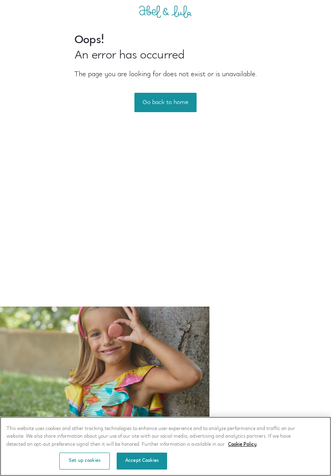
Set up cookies (85, 461)
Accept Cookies (142, 461)
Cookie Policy (242, 445)
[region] (165, 446)
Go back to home (165, 102)
